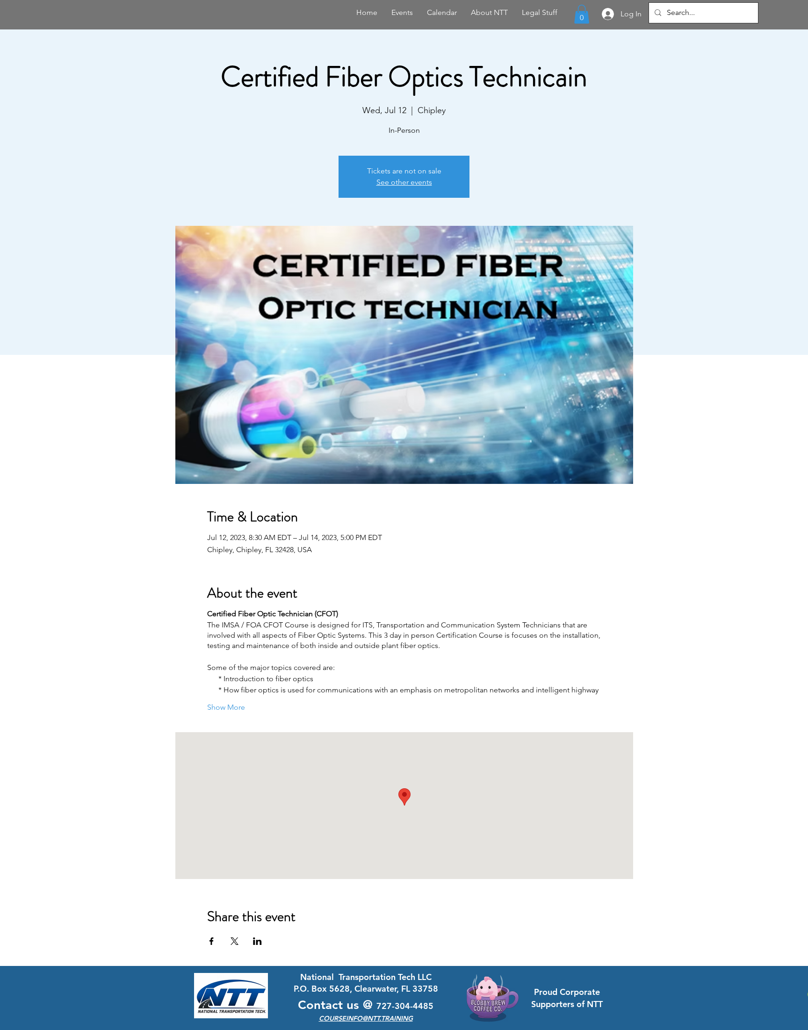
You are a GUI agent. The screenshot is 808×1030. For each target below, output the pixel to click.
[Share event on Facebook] (211, 941)
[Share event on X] (234, 941)
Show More (226, 707)
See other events (404, 182)
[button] (582, 14)
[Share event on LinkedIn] (257, 941)
